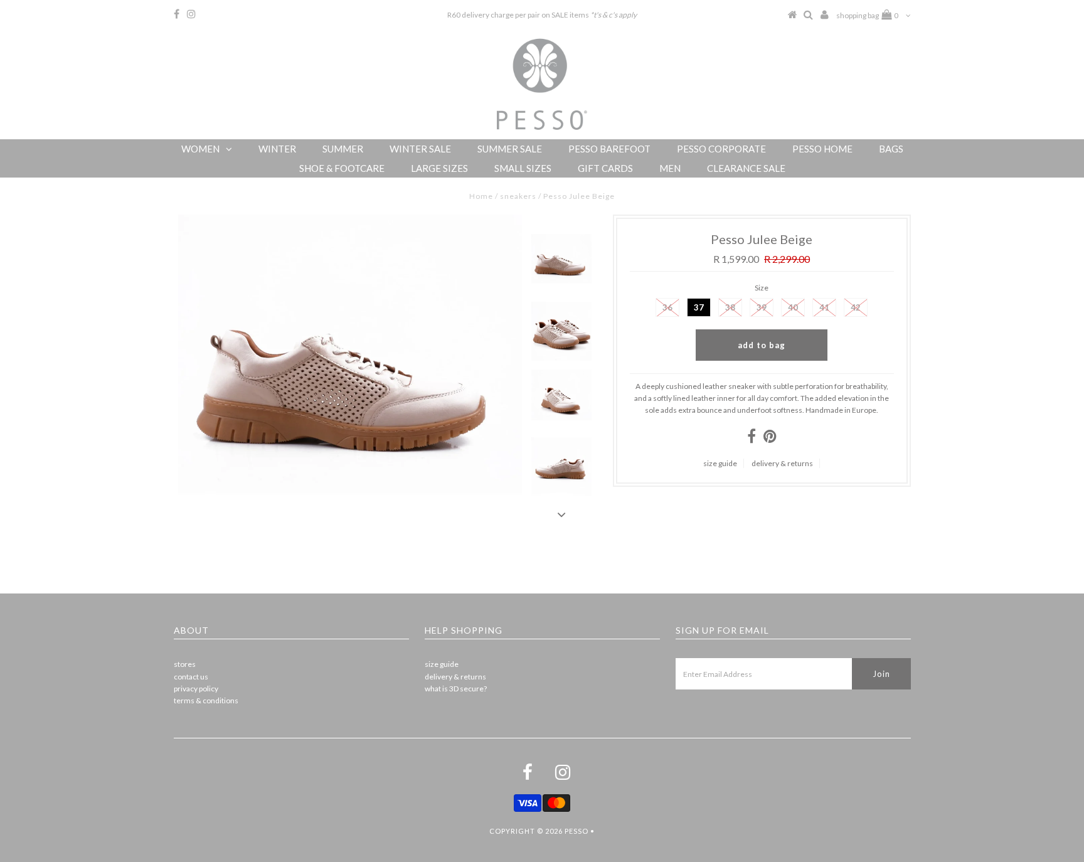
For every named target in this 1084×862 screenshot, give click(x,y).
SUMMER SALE (509, 148)
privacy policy (196, 688)
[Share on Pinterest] (770, 439)
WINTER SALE (420, 148)
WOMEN (200, 148)
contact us (191, 676)
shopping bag (867, 15)
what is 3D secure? (456, 688)
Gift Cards (605, 168)
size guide (720, 463)
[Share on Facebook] (751, 439)
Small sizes (522, 168)
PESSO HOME (822, 148)
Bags (891, 148)
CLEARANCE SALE (746, 168)
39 (762, 307)
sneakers (518, 196)
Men (670, 168)
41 (824, 307)
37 (699, 307)
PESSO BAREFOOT (609, 148)
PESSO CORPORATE (721, 148)
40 (793, 307)
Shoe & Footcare (342, 168)
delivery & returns (782, 463)
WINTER (277, 148)
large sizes (439, 168)
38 (730, 307)
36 (667, 307)
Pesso (576, 831)
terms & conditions (206, 700)
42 (856, 307)
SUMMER (342, 148)
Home (481, 196)
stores (185, 664)
